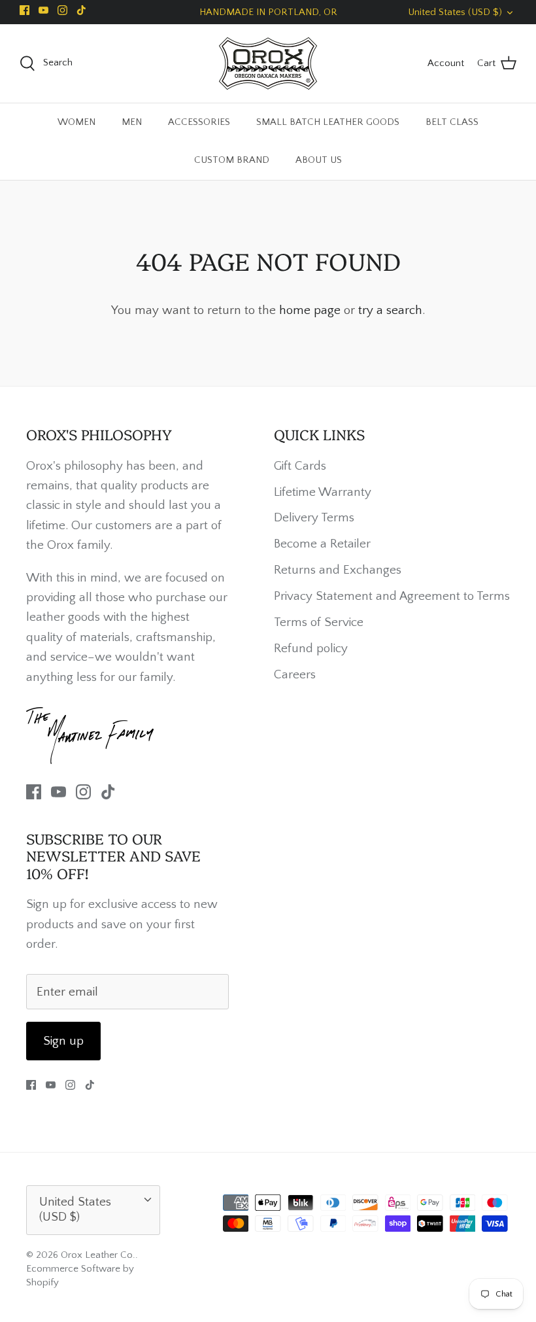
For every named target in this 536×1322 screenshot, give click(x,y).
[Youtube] (43, 10)
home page (310, 310)
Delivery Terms (314, 518)
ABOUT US (318, 159)
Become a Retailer (322, 544)
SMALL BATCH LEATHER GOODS (327, 122)
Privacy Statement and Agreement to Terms (392, 596)
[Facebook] (24, 10)
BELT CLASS (452, 122)
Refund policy (311, 648)
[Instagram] (62, 10)
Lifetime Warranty (322, 492)
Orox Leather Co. (98, 1255)
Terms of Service (318, 622)
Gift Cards (300, 466)
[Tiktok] (81, 10)
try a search (390, 310)
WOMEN (76, 122)
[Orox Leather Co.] (268, 63)
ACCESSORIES (199, 122)
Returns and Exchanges (337, 570)
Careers (295, 675)
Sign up (63, 1041)
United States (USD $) (455, 12)
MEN (132, 122)
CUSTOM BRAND (231, 159)
